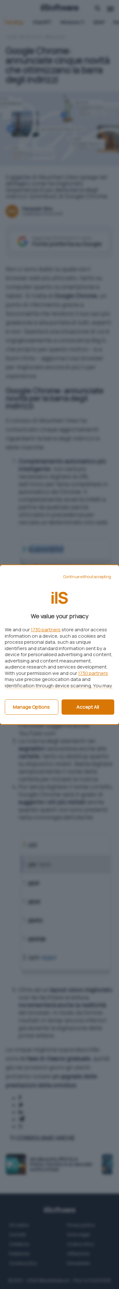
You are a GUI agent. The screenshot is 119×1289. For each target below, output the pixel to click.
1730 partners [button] (46, 629)
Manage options (31, 707)
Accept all (87, 707)
